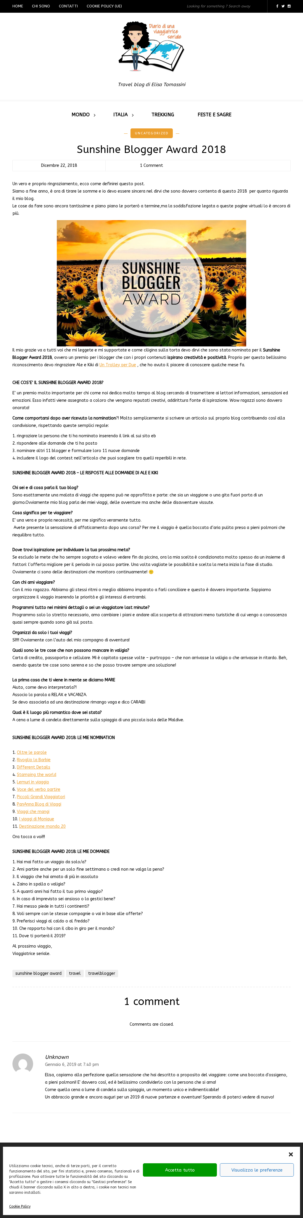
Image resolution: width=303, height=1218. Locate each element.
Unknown (57, 1057)
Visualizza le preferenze (257, 1170)
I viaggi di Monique (36, 819)
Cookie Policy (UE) (104, 6)
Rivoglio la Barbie (34, 759)
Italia (120, 114)
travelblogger (101, 973)
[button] (291, 1154)
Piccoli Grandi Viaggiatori (41, 796)
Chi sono (41, 6)
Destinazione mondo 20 (42, 826)
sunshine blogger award (38, 973)
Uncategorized (151, 133)
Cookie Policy (19, 1206)
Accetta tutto (180, 1170)
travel (75, 973)
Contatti (68, 6)
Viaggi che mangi (33, 811)
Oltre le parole (32, 752)
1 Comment (151, 165)
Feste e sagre (214, 114)
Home (17, 6)
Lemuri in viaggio (33, 782)
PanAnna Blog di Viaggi (39, 804)
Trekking (163, 114)
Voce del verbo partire (38, 789)
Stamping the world (36, 774)
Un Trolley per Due (117, 364)
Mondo (81, 114)
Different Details (33, 767)
